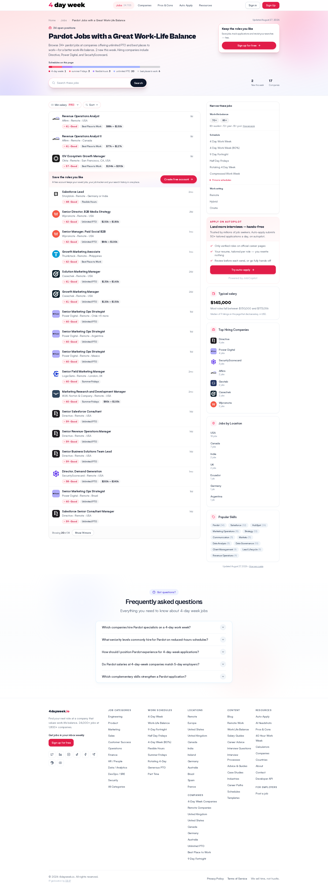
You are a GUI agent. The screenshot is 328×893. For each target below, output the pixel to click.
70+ (214, 120)
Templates (233, 797)
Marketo (245, 537)
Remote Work (235, 722)
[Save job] (195, 116)
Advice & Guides (237, 766)
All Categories (116, 786)
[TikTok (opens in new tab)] (77, 754)
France (192, 786)
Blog (230, 716)
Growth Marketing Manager (80, 291)
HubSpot (259, 525)
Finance (112, 754)
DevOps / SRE (116, 773)
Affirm (65, 120)
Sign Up (271, 5)
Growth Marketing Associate (81, 251)
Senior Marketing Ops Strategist (83, 311)
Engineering (115, 716)
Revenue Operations (225, 555)
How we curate (256, 566)
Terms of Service (237, 878)
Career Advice (235, 742)
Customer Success (119, 742)
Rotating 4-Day (157, 761)
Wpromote (68, 215)
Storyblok (68, 196)
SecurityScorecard (73, 475)
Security (113, 780)
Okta (65, 160)
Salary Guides (235, 735)
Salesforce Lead (73, 192)
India (190, 748)
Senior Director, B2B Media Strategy (86, 211)
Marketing (114, 729)
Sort (91, 104)
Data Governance (247, 543)
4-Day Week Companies (202, 801)
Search (138, 83)
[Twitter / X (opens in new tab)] (52, 754)
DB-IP (68, 880)
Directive (67, 415)
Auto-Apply (262, 716)
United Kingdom (197, 735)
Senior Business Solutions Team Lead (87, 451)
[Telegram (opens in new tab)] (93, 754)
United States (196, 729)
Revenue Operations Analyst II (81, 136)
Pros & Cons (165, 5)
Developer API (264, 778)
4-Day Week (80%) (159, 742)
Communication (223, 537)
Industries (233, 778)
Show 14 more (83, 532)
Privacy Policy (215, 878)
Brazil (191, 773)
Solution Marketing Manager (81, 271)
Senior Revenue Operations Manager (86, 431)
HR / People (115, 761)
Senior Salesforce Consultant (82, 411)
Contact (261, 772)
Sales (111, 735)
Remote (192, 716)
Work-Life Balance (159, 722)
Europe (192, 722)
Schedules (233, 791)
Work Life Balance (238, 729)
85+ (224, 120)
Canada (192, 742)
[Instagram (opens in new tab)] (68, 754)
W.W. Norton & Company (77, 395)
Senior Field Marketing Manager (83, 371)
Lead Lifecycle (252, 549)
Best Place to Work (199, 852)
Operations (115, 748)
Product (113, 722)
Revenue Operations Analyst (80, 116)
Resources (205, 5)
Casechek (68, 276)
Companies (144, 5)
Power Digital (70, 315)
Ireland (192, 754)
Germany (193, 761)
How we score (249, 126)
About (259, 766)
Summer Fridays (157, 754)
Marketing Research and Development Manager (94, 391)
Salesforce (238, 525)
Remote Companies (199, 807)
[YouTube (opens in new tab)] (60, 762)
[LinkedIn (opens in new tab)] (60, 754)
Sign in (253, 5)
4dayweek (59, 711)
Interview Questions (239, 748)
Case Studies (235, 772)
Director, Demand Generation (82, 471)
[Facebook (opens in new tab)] (85, 754)
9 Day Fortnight (197, 858)
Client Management (225, 549)
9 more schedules (221, 180)
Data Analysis (221, 543)
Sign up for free (246, 45)
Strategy (251, 531)
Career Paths (235, 785)
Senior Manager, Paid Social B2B (84, 231)
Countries (261, 759)
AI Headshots (264, 722)
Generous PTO (157, 767)
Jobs (64, 20)
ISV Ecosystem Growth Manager (83, 156)
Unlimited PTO (196, 846)
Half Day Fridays (157, 735)
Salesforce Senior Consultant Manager (88, 511)
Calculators (262, 746)
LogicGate (68, 375)
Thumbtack (68, 255)
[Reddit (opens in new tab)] (52, 762)
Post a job (262, 793)
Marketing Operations (226, 531)
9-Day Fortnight (157, 729)
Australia (193, 767)
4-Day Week (155, 716)
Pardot (218, 525)
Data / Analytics (117, 767)
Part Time (153, 773)
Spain (191, 780)
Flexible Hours (156, 748)
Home (52, 20)
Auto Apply (186, 5)
